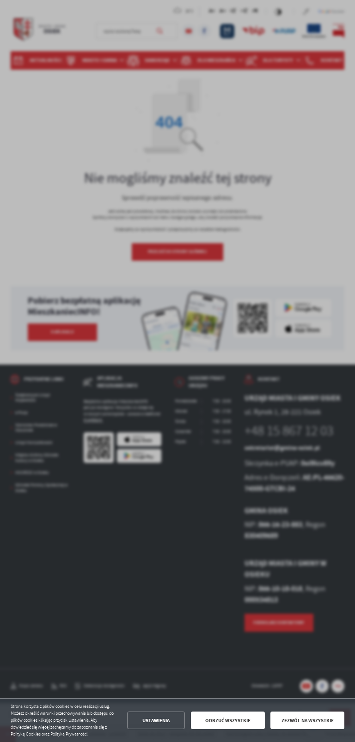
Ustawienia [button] (156, 720)
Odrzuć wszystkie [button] (228, 720)
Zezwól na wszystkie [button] (308, 720)
